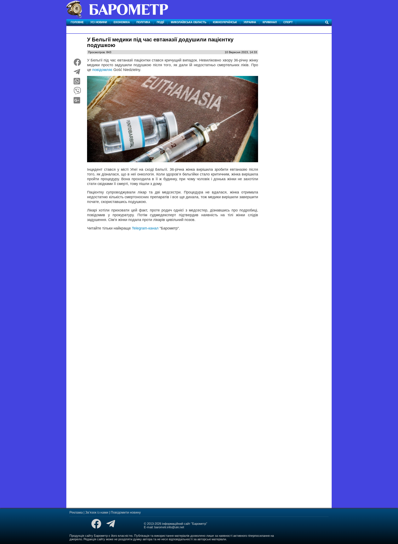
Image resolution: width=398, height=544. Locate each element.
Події (160, 22)
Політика (143, 22)
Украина (250, 22)
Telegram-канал (145, 228)
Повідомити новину (126, 512)
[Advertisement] (172, 285)
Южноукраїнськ (225, 22)
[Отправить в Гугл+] (77, 102)
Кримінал (270, 22)
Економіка (122, 22)
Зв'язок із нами (96, 512)
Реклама (76, 512)
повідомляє (102, 70)
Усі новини (98, 22)
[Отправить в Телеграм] (77, 73)
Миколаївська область (188, 22)
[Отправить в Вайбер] (77, 92)
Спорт (288, 22)
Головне (77, 22)
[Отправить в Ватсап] (77, 83)
